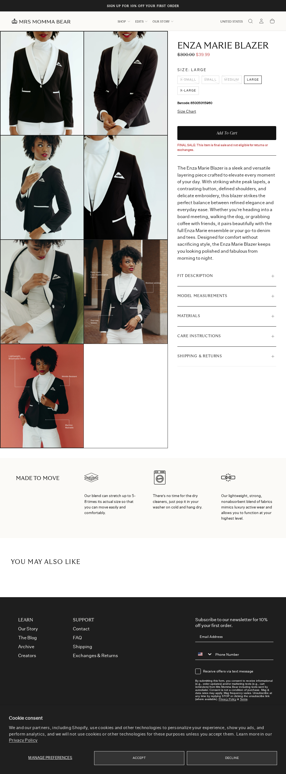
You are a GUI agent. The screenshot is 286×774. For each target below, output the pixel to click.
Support (83, 620)
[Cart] (272, 21)
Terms (243, 699)
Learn (25, 620)
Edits (139, 21)
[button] (231, 21)
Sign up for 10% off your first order (143, 6)
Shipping (82, 647)
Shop (122, 21)
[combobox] (204, 654)
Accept (139, 757)
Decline (232, 757)
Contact (81, 629)
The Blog (27, 638)
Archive (26, 647)
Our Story (161, 21)
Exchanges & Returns (95, 656)
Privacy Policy (23, 740)
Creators (27, 656)
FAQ (77, 638)
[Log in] (261, 21)
